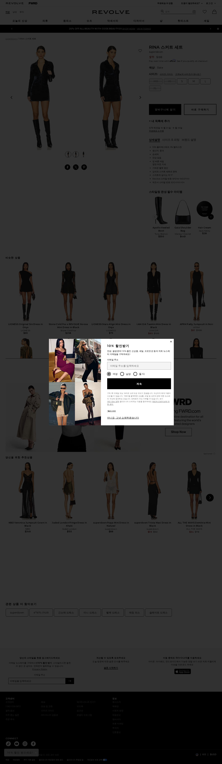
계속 (139, 383)
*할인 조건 (111, 411)
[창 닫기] (171, 341)
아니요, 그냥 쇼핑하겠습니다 (123, 417)
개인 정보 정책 (113, 401)
